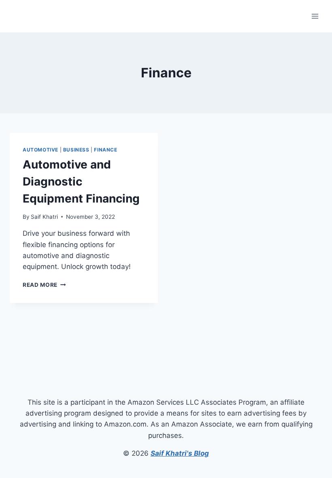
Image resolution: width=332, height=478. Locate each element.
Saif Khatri (44, 216)
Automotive (40, 150)
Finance (105, 150)
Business (76, 150)
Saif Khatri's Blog (180, 453)
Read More (44, 285)
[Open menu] (314, 16)
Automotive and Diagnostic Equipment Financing (81, 181)
